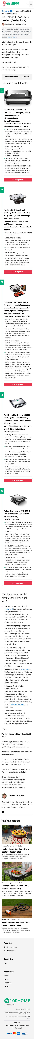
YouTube (6, 951)
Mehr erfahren (12, 37)
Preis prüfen (18, 180)
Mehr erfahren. (28, 1017)
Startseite (5, 11)
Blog (12, 11)
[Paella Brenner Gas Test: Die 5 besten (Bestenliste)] (17, 916)
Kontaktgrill (9, 609)
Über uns (6, 976)
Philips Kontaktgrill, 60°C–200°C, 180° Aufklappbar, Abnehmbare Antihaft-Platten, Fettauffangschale (17, 515)
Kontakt (6, 979)
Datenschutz (26, 1009)
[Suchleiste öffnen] (27, 4)
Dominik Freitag (16, 795)
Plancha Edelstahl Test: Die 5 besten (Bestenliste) (15, 887)
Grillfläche (25, 669)
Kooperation (7, 983)
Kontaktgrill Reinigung (17, 704)
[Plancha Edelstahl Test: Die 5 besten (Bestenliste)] (17, 880)
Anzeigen (26, 76)
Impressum (19, 1009)
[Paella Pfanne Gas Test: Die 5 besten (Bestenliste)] (17, 843)
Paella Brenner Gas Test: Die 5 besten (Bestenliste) (16, 923)
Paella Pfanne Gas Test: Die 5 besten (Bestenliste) (15, 850)
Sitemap (6, 986)
